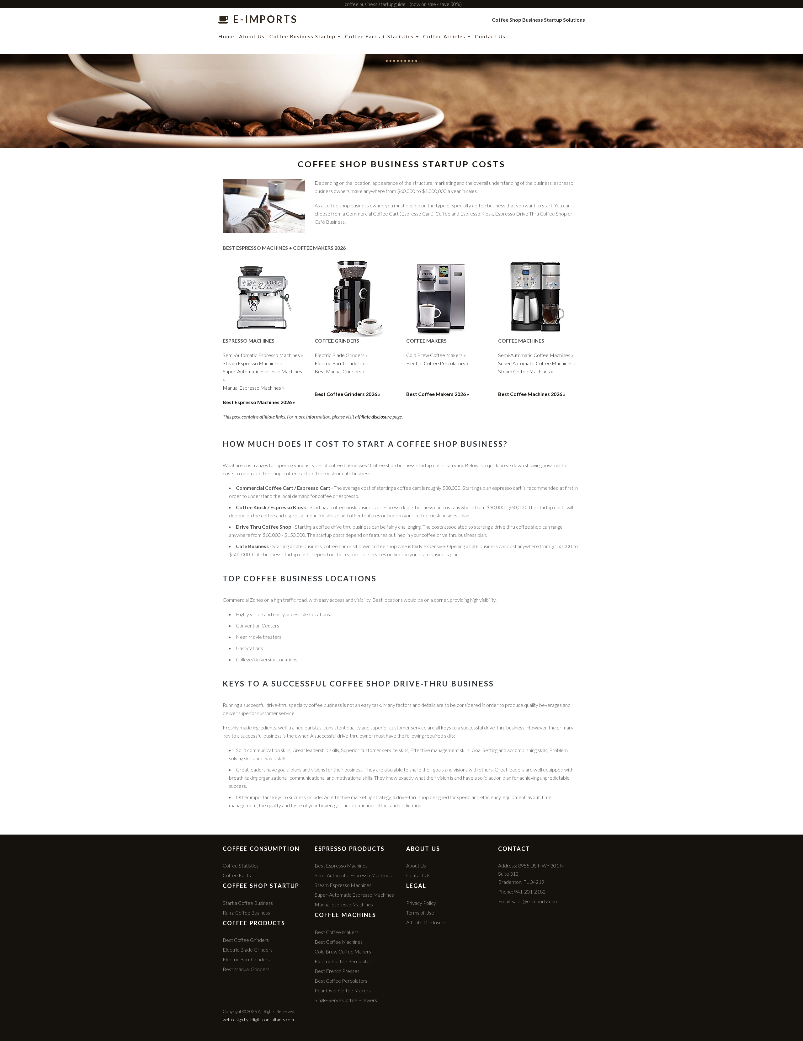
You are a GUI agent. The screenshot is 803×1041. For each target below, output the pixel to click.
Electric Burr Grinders (338, 363)
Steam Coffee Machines (524, 371)
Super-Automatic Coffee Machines (535, 363)
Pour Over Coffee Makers (343, 990)
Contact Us (490, 36)
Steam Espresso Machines (251, 363)
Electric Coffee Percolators (435, 363)
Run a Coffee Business (246, 913)
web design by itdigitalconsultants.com (258, 1019)
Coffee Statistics (240, 865)
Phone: (521, 891)
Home (226, 36)
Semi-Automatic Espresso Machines (261, 355)
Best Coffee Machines (339, 942)
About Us (252, 36)
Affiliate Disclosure (426, 922)
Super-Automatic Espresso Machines (262, 371)
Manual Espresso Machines (252, 388)
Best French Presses (337, 971)
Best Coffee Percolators (341, 981)
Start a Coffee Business (248, 903)
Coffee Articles (445, 36)
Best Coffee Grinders (246, 940)
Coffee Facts (237, 875)
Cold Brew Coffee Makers (434, 355)
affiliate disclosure (373, 416)
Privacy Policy (421, 903)
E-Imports (264, 19)
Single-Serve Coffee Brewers (346, 1000)
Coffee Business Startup (303, 36)
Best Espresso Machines (341, 865)
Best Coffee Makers (337, 932)
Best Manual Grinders (338, 371)
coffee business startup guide (375, 4)
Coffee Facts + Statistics (380, 36)
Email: (528, 901)
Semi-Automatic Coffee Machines (534, 355)
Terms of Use (420, 913)
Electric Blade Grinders (339, 355)
